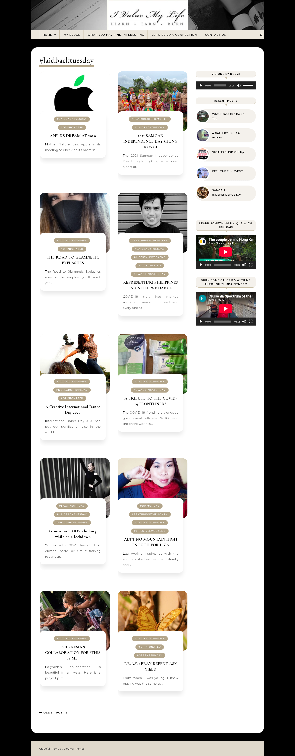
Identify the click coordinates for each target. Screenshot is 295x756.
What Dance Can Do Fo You (228, 116)
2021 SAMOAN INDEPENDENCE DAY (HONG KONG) (150, 141)
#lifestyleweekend (150, 257)
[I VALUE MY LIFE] (147, 20)
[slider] (248, 85)
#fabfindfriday (72, 505)
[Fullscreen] (251, 265)
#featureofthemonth (150, 119)
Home (47, 34)
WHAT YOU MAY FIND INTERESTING (115, 34)
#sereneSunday (149, 655)
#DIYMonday (150, 505)
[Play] (201, 85)
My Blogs (72, 34)
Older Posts (55, 712)
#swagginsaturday (150, 274)
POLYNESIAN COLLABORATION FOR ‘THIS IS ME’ (73, 653)
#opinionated (72, 127)
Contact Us (215, 34)
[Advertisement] (226, 402)
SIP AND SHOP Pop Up (228, 152)
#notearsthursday (72, 390)
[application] (226, 85)
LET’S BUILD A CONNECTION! (175, 34)
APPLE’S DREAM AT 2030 (73, 135)
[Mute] (239, 85)
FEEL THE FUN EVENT (227, 171)
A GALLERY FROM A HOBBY (226, 135)
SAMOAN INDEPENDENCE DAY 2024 (227, 193)
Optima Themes (74, 748)
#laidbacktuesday (72, 119)
